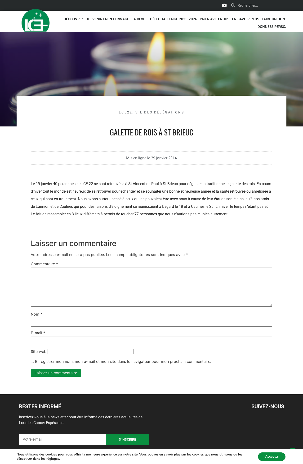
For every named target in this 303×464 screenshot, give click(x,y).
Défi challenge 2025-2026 (173, 19)
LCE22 (126, 112)
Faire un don (273, 19)
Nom (36, 314)
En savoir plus (245, 19)
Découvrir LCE (77, 19)
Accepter (271, 456)
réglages (52, 459)
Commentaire (44, 264)
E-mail (38, 333)
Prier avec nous (214, 19)
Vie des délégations (159, 112)
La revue (139, 19)
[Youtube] (223, 5)
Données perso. (272, 27)
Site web (38, 351)
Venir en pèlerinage (110, 19)
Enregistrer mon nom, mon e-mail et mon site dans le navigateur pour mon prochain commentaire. (123, 361)
